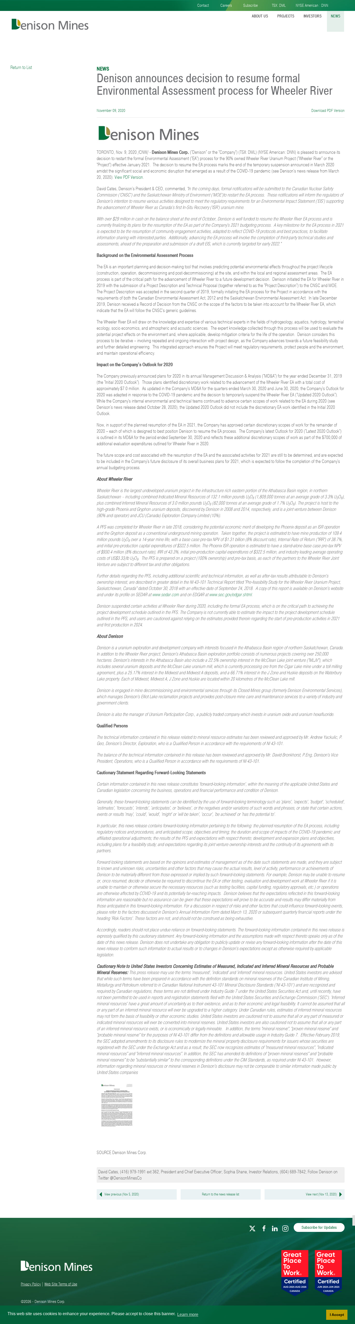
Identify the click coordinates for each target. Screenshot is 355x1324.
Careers (226, 5)
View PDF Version (129, 177)
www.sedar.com (165, 594)
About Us (260, 16)
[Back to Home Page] (49, 20)
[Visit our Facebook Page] (264, 1227)
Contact (203, 5)
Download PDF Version (327, 110)
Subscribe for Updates (319, 1227)
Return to (220, 1194)
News (335, 16)
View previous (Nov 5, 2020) (121, 1194)
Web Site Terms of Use (60, 1284)
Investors (312, 16)
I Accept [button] (337, 1315)
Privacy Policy (31, 1284)
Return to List (21, 67)
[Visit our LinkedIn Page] (274, 1227)
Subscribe (250, 5)
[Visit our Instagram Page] (285, 1227)
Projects (285, 16)
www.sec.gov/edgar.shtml (230, 594)
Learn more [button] (187, 1314)
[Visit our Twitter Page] (252, 1227)
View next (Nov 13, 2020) (321, 1194)
